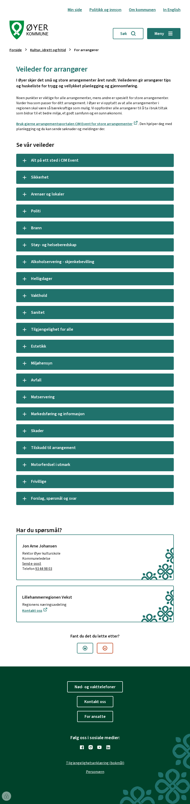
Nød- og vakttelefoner (95, 687)
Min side (75, 10)
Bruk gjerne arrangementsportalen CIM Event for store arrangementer (74, 123)
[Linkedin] (108, 747)
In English (171, 10)
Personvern (95, 771)
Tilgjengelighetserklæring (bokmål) (95, 763)
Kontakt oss (32, 610)
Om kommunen (142, 10)
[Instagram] (90, 747)
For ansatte (95, 716)
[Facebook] (81, 747)
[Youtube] (99, 747)
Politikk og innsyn (105, 10)
